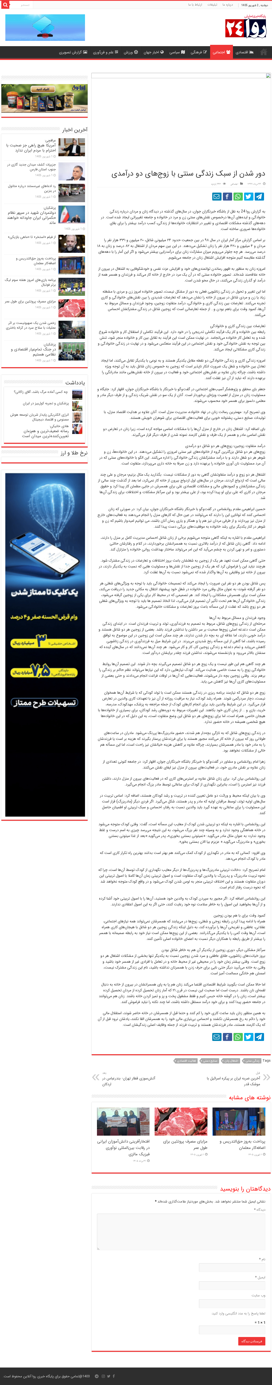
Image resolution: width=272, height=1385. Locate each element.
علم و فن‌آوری (103, 52)
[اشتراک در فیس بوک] (227, 197)
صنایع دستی (210, 1061)
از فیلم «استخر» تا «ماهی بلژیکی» (32, 237)
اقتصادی (242, 52)
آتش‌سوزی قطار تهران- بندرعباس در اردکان (128, 1079)
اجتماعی (219, 52)
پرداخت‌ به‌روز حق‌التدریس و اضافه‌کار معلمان (242, 1144)
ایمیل (260, 1277)
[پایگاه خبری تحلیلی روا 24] (246, 26)
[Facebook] (113, 1376)
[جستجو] (5, 5)
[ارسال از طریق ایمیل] (217, 197)
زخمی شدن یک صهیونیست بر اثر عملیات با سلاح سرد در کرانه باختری (31, 325)
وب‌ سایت (258, 1295)
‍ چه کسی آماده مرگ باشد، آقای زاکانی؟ (41, 392)
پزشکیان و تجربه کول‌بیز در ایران (46, 403)
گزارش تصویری (70, 52)
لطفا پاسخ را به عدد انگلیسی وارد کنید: (238, 1313)
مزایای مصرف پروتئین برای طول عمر (30, 301)
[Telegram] (96, 1376)
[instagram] (103, 1376)
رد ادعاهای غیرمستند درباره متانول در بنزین (32, 188)
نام (262, 1259)
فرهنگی (196, 52)
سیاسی (174, 52)
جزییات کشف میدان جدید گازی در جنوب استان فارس (31, 167)
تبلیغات (212, 4)
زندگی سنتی (253, 1061)
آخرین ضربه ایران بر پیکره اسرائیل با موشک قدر (233, 1079)
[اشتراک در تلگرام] (259, 197)
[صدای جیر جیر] (248, 197)
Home (264, 51)
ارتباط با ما (195, 4)
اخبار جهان (151, 52)
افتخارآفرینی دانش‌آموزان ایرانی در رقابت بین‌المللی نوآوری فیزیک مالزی (123, 1147)
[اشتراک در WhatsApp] (238, 197)
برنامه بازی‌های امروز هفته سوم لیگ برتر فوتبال (30, 282)
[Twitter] (109, 1376)
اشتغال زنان (231, 1061)
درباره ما (228, 4)
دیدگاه (259, 1210)
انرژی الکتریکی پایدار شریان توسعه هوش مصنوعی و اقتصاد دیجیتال (39, 417)
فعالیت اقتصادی (186, 1061)
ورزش (128, 52)
